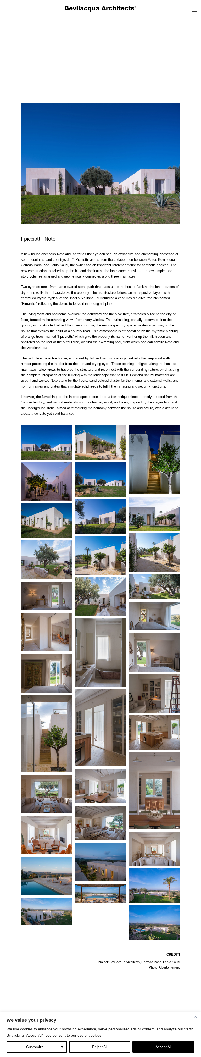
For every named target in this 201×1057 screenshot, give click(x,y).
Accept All (163, 1047)
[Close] (195, 1017)
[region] (100, 1034)
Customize (35, 1047)
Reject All (99, 1047)
